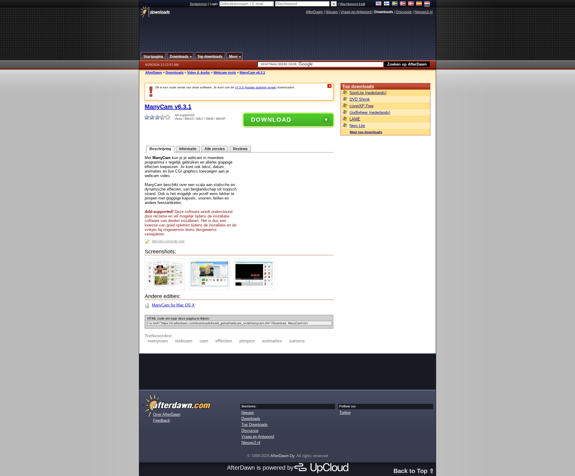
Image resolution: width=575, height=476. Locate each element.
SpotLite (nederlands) (367, 92)
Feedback (161, 420)
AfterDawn (314, 12)
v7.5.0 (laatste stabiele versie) (255, 87)
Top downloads (358, 86)
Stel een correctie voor (168, 241)
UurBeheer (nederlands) (369, 112)
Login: (214, 4)
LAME (354, 119)
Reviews (240, 149)
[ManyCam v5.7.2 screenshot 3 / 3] (255, 288)
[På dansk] (411, 4)
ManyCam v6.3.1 (252, 72)
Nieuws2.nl (423, 12)
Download (271, 119)
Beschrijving (160, 149)
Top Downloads (254, 424)
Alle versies (215, 149)
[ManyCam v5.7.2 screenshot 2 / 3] (211, 288)
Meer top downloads (366, 132)
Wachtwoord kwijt (352, 4)
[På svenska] (395, 4)
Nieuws (332, 12)
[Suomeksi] (387, 4)
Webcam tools (225, 72)
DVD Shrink (359, 99)
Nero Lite (357, 125)
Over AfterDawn (166, 414)
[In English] (379, 4)
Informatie (187, 149)
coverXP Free (361, 106)
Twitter (345, 412)
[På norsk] (403, 4)
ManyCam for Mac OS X (173, 305)
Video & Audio (198, 72)
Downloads (175, 72)
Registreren (198, 4)
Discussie (404, 12)
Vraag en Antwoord (356, 12)
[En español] (419, 4)
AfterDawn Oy (282, 456)
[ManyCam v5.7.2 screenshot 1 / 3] (166, 288)
